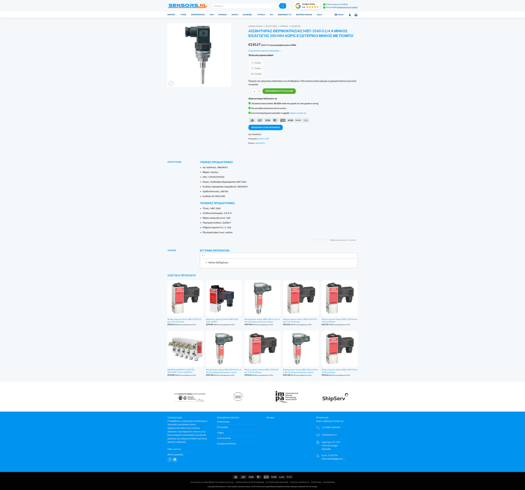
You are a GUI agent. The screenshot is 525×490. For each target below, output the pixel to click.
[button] (307, 5)
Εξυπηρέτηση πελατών (277, 482)
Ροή (212, 15)
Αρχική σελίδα (255, 26)
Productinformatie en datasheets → (265, 50)
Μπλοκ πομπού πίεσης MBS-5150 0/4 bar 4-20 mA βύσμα (340, 370)
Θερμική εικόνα (304, 15)
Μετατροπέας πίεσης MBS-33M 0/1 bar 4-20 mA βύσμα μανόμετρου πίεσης (262, 320)
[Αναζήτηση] (282, 6)
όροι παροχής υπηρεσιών (296, 486)
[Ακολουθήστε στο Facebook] (170, 459)
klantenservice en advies (347, 7)
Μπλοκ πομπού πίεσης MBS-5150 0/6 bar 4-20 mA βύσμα (340, 320)
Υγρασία (261, 15)
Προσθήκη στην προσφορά (265, 127)
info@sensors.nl (329, 434)
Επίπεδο (222, 15)
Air (271, 15)
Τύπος (183, 15)
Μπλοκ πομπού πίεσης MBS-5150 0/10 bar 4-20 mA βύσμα (184, 320)
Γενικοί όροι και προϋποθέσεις (250, 482)
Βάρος (235, 15)
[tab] (279, 256)
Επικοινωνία (329, 482)
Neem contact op (298, 113)
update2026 (260, 143)
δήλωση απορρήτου (277, 486)
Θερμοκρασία (198, 15)
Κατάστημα (271, 26)
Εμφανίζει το (284, 15)
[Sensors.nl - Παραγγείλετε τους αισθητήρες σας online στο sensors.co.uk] (187, 6)
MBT (267, 139)
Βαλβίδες (247, 15)
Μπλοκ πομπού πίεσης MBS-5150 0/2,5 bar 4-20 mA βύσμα (262, 370)
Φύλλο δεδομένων (218, 262)
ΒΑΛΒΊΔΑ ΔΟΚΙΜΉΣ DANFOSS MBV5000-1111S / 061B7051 (180, 370)
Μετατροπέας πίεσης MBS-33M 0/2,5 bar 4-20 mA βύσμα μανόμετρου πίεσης (300, 370)
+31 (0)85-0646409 (331, 427)
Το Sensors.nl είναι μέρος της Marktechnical (212, 482)
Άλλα (319, 15)
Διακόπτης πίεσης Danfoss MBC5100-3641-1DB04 (222, 320)
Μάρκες (171, 15)
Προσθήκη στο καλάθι (279, 91)
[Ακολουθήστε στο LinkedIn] (175, 459)
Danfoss (295, 26)
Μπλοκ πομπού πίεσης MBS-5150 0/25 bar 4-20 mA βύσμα (300, 320)
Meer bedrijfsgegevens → (334, 458)
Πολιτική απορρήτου (300, 482)
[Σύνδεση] (349, 15)
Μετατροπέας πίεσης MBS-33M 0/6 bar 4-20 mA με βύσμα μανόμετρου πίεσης (224, 370)
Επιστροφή (316, 482)
